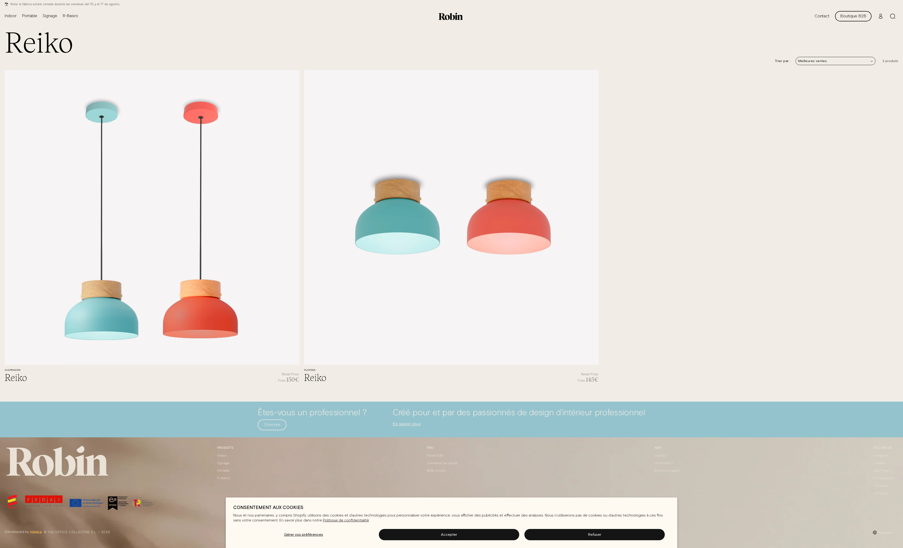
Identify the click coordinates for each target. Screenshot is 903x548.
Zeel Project (882, 470)
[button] (892, 16)
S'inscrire (272, 425)
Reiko (16, 377)
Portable (223, 470)
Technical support (667, 470)
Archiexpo (880, 493)
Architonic (880, 486)
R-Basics (223, 478)
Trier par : (783, 61)
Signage (223, 463)
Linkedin (879, 463)
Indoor (221, 455)
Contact (660, 455)
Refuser (594, 534)
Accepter (449, 534)
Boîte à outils (436, 470)
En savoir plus (407, 424)
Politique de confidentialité (346, 520)
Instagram (880, 455)
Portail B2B (435, 455)
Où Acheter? (663, 463)
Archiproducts (883, 478)
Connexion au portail (442, 463)
